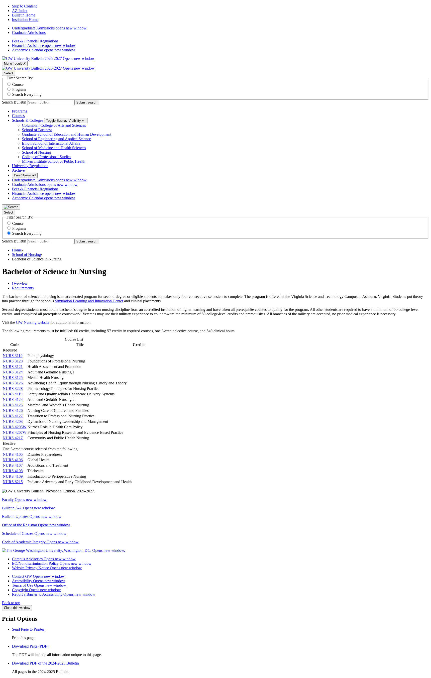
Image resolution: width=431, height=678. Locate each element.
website (42, 322)
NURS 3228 (13, 388)
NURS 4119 (12, 394)
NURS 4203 (13, 421)
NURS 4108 (13, 471)
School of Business (37, 130)
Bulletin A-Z (28, 508)
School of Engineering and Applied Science (56, 139)
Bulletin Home (23, 15)
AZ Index (19, 10)
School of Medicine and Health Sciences (54, 148)
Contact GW (38, 576)
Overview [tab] (20, 283)
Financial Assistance (44, 45)
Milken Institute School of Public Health (53, 161)
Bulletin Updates (31, 516)
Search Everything (26, 94)
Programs (19, 111)
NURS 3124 (13, 372)
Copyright (36, 590)
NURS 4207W (14, 432)
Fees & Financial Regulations (35, 41)
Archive (18, 170)
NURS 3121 (13, 366)
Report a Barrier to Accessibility (53, 594)
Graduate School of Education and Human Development (66, 134)
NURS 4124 (13, 399)
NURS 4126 (13, 410)
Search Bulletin (14, 102)
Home (17, 250)
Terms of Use (39, 585)
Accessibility (38, 581)
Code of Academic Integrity (40, 542)
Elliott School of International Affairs (51, 143)
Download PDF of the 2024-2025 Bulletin (45, 663)
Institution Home (25, 19)
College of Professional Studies (46, 157)
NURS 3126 (13, 383)
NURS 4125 (13, 405)
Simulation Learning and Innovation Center (89, 301)
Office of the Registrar (36, 525)
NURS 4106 (13, 460)
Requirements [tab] (23, 288)
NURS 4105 (13, 454)
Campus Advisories (44, 559)
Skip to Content (24, 6)
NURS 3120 (13, 361)
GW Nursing (26, 322)
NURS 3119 (12, 355)
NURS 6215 (13, 482)
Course (17, 84)
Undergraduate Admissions (49, 28)
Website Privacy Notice (47, 568)
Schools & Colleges (27, 120)
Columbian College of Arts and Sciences (54, 125)
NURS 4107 (13, 465)
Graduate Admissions (29, 32)
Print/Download (25, 175)
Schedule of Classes (34, 533)
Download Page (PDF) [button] (30, 646)
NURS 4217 (13, 438)
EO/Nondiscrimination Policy (52, 563)
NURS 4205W (14, 427)
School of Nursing (36, 152)
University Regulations (30, 166)
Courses (18, 115)
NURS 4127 (13, 416)
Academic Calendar (43, 50)
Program (19, 89)
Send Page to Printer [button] (28, 629)
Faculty (24, 499)
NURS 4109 (13, 476)
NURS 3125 (13, 377)
